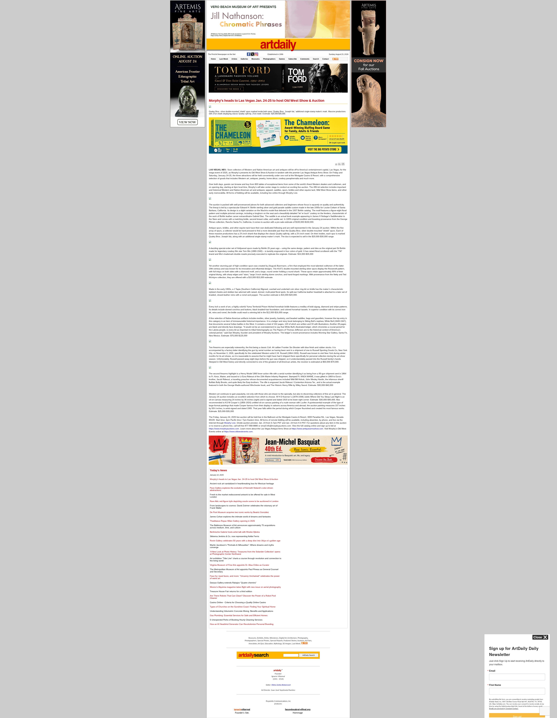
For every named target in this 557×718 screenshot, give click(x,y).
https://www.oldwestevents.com (238, 431)
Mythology (278, 644)
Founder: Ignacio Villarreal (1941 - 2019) (278, 676)
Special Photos (263, 641)
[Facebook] (248, 55)
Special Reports (276, 641)
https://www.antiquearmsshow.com (307, 428)
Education (269, 644)
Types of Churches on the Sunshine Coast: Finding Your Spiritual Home (242, 607)
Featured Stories (290, 641)
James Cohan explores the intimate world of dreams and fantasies (240, 516)
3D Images (287, 644)
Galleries (244, 59)
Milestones (274, 638)
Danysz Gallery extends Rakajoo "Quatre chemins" (233, 583)
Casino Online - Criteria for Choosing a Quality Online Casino (238, 602)
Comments (304, 59)
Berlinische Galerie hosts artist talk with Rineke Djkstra (235, 532)
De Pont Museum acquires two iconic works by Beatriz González (239, 512)
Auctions (300, 641)
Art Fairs (308, 641)
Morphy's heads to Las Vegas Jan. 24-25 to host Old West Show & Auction (244, 479)
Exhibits (260, 638)
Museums (256, 59)
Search (316, 59)
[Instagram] (256, 55)
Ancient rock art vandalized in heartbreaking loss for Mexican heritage (242, 483)
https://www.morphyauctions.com (224, 428)
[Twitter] (252, 55)
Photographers (269, 59)
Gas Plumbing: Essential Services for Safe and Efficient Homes (238, 615)
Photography (303, 638)
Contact (325, 59)
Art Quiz (261, 644)
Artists (234, 59)
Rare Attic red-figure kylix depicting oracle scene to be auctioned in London (244, 501)
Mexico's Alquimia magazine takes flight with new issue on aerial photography (245, 587)
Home (213, 59)
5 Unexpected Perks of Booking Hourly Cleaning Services (236, 620)
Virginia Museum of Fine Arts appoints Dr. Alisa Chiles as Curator (239, 565)
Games (282, 59)
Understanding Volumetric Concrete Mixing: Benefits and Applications (241, 611)
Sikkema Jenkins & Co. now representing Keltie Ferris (234, 536)
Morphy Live (230, 423)
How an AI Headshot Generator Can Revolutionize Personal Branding (241, 624)
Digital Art (283, 638)
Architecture (292, 638)
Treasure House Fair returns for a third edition (231, 591)
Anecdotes (253, 644)
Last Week (223, 59)
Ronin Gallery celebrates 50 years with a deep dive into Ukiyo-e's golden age (245, 540)
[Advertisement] (314, 489)
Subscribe (292, 59)
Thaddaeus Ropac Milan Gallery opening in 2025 (232, 521)
